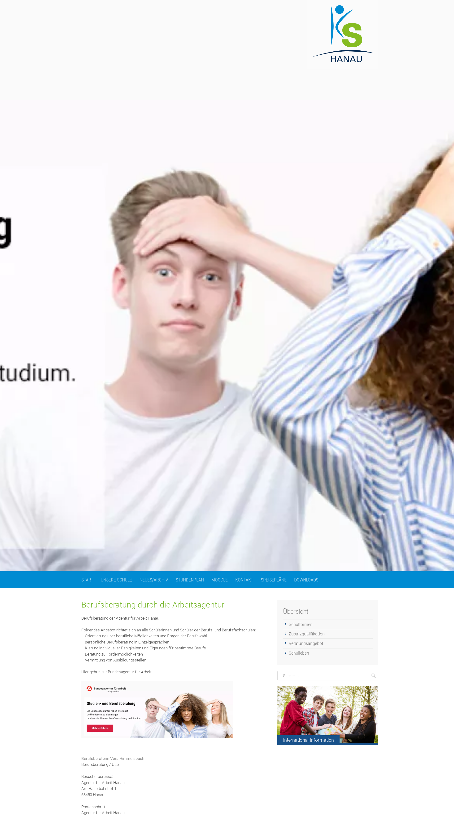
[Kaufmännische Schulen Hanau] (342, 34)
